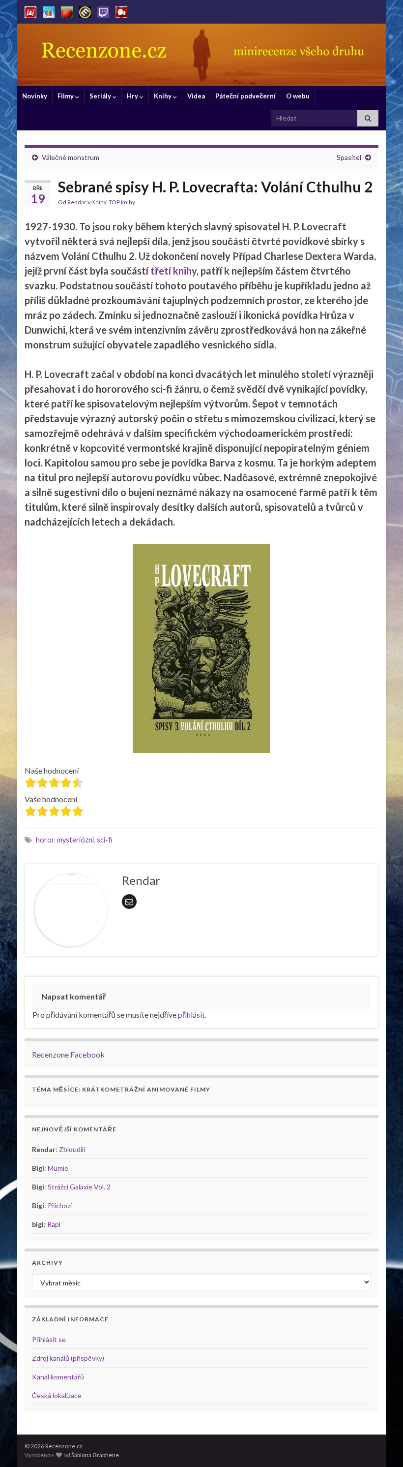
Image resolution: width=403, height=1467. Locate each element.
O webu (298, 96)
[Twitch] (103, 10)
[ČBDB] (121, 10)
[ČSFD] (30, 10)
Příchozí (60, 1205)
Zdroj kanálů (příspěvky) (68, 1358)
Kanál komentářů (58, 1377)
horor (45, 840)
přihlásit (191, 1014)
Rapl (53, 1224)
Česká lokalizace (57, 1395)
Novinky (34, 96)
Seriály (101, 96)
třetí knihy (173, 271)
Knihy (163, 96)
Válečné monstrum (70, 157)
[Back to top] (381, 1445)
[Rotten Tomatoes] (67, 10)
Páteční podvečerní (245, 96)
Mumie (58, 1168)
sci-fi (104, 840)
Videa (196, 96)
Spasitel (349, 157)
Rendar (76, 202)
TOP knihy (122, 202)
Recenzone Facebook (68, 1054)
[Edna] (49, 10)
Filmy (66, 96)
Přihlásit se (49, 1339)
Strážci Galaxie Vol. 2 (79, 1187)
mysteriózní (75, 840)
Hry (133, 96)
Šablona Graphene (95, 1455)
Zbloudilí (72, 1149)
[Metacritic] (85, 10)
